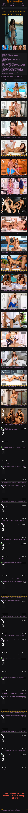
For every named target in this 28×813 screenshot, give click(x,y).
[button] (24, 18)
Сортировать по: (9, 79)
